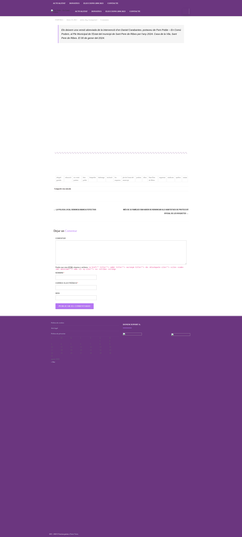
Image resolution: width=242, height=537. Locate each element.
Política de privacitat (58, 334)
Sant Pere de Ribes (152, 178)
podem (138, 177)
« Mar (53, 362)
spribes (178, 177)
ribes (145, 177)
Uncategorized (92, 20)
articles (82, 20)
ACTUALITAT (59, 3)
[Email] (185, 188)
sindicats (171, 177)
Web (57, 293)
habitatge (101, 177)
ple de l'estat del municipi (128, 178)
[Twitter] (165, 188)
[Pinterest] (170, 188)
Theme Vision (74, 534)
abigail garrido (58, 178)
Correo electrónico (66, 283)
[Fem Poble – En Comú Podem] (61, 12)
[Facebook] (160, 188)
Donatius (74, 3)
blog (86, 20)
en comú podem (76, 178)
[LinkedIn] (175, 188)
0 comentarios (104, 20)
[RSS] (188, 3)
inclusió (109, 177)
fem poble (85, 178)
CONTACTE (113, 3)
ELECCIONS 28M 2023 (93, 3)
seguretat (162, 177)
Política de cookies (57, 323)
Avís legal (54, 328)
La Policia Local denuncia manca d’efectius (75, 209)
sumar (185, 177)
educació (68, 177)
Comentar (60, 238)
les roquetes (117, 178)
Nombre (59, 273)
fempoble (92, 177)
